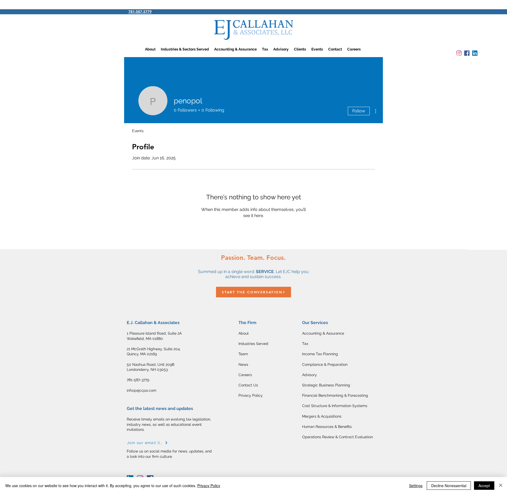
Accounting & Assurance (323, 333)
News (243, 364)
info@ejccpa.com (141, 390)
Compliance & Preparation (325, 364)
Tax (305, 343)
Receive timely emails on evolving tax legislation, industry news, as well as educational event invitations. (169, 424)
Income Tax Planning (320, 354)
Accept (484, 485)
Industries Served (253, 343)
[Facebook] (467, 53)
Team (243, 354)
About (243, 333)
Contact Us (248, 385)
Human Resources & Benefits (327, 426)
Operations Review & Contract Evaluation (337, 437)
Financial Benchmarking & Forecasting (335, 395)
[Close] (500, 485)
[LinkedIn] (474, 53)
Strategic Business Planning (326, 385)
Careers (245, 375)
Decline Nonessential (448, 485)
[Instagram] (459, 53)
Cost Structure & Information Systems (334, 406)
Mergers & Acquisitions (321, 416)
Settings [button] (415, 485)
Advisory (309, 375)
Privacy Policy (250, 395)
